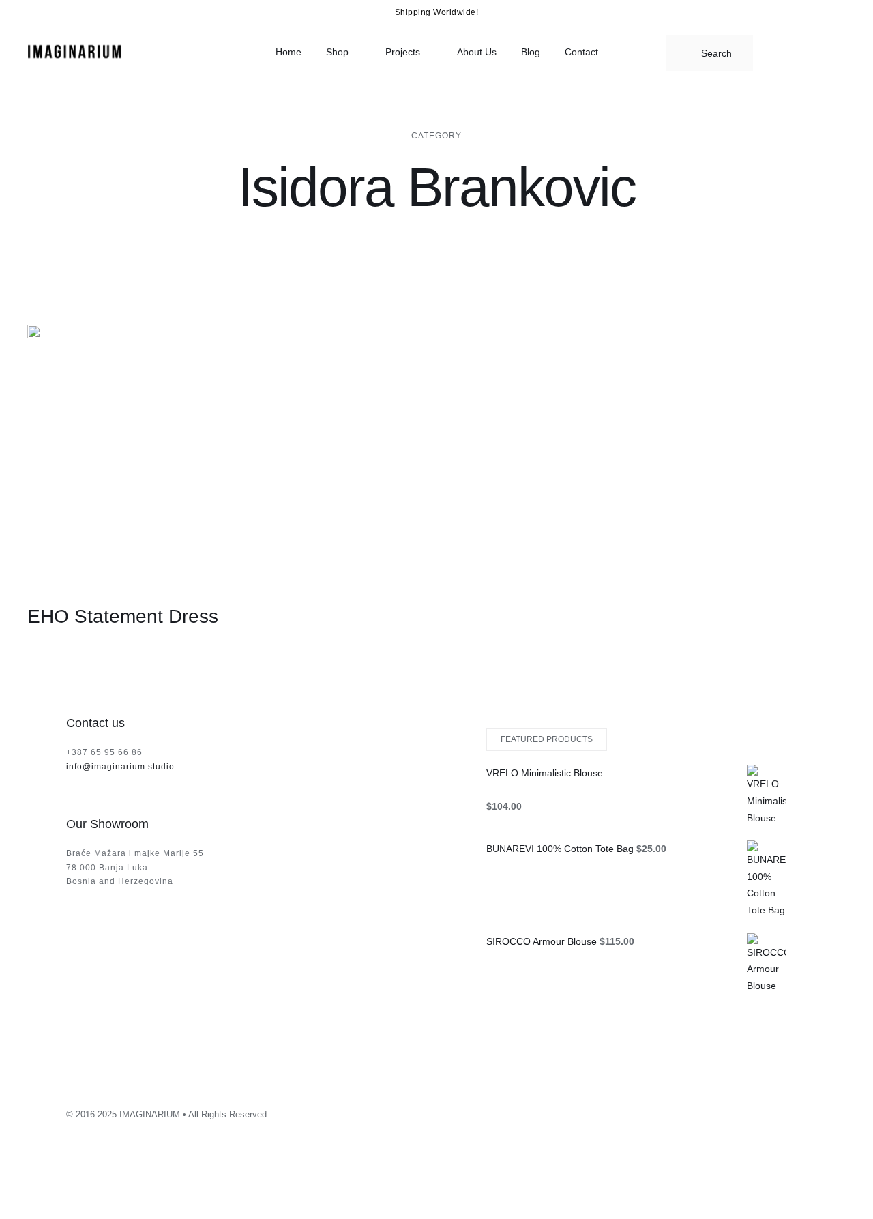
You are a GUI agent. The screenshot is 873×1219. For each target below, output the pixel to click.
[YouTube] (747, 1110)
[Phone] (803, 1110)
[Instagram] (711, 1110)
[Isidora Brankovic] (226, 454)
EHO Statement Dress (122, 616)
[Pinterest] (766, 1110)
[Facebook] (729, 1110)
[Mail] (784, 1110)
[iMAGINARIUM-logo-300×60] (75, 47)
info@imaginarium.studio (120, 767)
